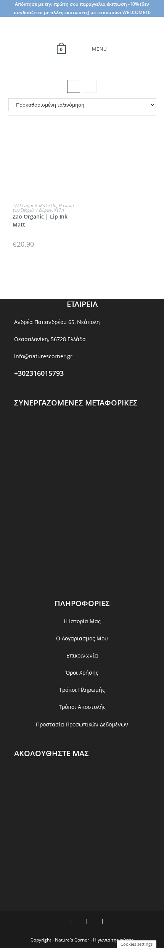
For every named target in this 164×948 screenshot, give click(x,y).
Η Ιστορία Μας (82, 621)
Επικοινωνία (82, 655)
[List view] (90, 86)
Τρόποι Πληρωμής (82, 689)
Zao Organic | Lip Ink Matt (40, 220)
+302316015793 (39, 373)
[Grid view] (73, 86)
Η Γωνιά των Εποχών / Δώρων (43, 207)
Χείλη (59, 210)
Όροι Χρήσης (82, 672)
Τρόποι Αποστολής (82, 706)
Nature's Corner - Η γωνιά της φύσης (94, 940)
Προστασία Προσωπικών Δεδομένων (82, 724)
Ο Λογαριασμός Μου (82, 638)
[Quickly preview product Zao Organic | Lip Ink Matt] (76, 136)
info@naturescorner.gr (43, 356)
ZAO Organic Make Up (34, 205)
